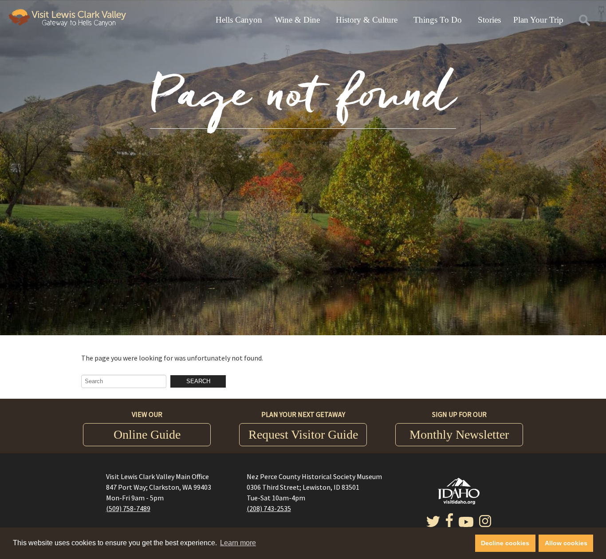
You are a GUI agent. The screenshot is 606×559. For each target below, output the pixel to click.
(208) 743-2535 (269, 508)
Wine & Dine (297, 19)
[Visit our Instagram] (485, 524)
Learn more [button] (238, 543)
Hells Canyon (239, 19)
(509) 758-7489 (128, 508)
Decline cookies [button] (505, 543)
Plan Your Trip (538, 19)
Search (198, 381)
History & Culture (366, 19)
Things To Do (437, 19)
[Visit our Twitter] (433, 524)
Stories (489, 19)
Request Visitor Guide (303, 434)
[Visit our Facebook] (449, 524)
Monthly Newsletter (459, 434)
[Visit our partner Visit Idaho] (459, 501)
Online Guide (147, 434)
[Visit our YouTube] (466, 524)
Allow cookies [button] (566, 543)
